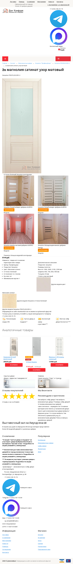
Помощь (21, 2)
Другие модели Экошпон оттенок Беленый (32, 301)
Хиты (39, 541)
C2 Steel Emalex (31, 362)
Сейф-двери (42, 446)
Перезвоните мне (44, 549)
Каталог (40, 535)
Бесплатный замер (56, 46)
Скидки (40, 543)
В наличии (41, 538)
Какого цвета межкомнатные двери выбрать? (53, 411)
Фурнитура (42, 449)
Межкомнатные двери (45, 443)
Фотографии (9, 210)
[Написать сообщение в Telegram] (58, 19)
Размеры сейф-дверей (62, 402)
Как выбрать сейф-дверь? (47, 399)
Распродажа (42, 546)
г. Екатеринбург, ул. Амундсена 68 (58, 5)
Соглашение (6, 549)
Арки (39, 452)
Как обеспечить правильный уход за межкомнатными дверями (52, 415)
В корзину (14, 365)
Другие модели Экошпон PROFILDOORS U (16, 309)
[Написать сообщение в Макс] (58, 36)
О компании (31, 2)
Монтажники (41, 2)
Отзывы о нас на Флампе (10, 402)
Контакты (60, 2)
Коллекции (41, 440)
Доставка (13, 2)
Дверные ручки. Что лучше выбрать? (50, 413)
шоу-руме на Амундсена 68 (18, 427)
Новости (51, 2)
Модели (6, 213)
